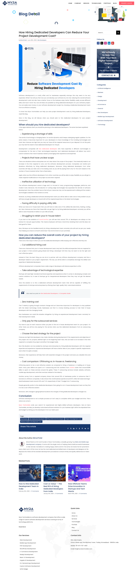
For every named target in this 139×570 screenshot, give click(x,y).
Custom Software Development (30, 566)
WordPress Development (28, 549)
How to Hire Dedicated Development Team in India (29, 486)
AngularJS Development (27, 560)
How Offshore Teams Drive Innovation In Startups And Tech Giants (77, 487)
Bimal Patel (23, 40)
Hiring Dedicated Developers (55, 419)
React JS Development (27, 557)
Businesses (24, 419)
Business (100, 92)
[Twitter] (101, 43)
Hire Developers (42, 40)
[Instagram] (105, 43)
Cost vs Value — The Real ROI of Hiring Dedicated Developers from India (53, 487)
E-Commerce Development (29, 552)
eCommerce (102, 104)
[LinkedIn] (109, 43)
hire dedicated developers (48, 149)
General (100, 108)
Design (100, 96)
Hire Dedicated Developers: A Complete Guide (56, 293)
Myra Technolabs (24, 405)
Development (102, 100)
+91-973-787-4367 (81, 546)
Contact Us (75, 530)
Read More (22, 527)
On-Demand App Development (30, 563)
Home (73, 513)
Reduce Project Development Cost (31, 421)
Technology (101, 125)
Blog (73, 527)
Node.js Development (26, 554)
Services (74, 519)
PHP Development (25, 546)
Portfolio (74, 525)
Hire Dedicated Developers (37, 419)
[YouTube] (112, 43)
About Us (74, 516)
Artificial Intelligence (104, 88)
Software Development (105, 120)
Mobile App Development (106, 116)
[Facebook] (98, 43)
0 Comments (35, 491)
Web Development (26, 540)
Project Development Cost (73, 419)
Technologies (76, 522)
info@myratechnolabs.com (83, 549)
